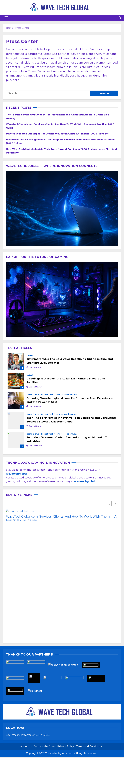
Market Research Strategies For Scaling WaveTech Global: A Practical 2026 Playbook (57, 133)
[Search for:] (48, 93)
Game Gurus (33, 395)
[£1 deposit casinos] (37, 666)
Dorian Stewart (35, 367)
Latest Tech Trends (51, 395)
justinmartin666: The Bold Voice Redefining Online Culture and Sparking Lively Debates (16, 361)
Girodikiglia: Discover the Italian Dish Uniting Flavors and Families (16, 381)
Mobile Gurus (70, 395)
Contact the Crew (44, 746)
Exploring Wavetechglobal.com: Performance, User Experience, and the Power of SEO (16, 400)
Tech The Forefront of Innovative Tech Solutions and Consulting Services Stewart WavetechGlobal (16, 420)
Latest (29, 355)
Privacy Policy (65, 746)
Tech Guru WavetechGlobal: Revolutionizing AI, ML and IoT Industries (16, 440)
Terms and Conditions (89, 746)
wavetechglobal (84, 481)
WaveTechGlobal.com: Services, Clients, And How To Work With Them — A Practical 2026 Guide (61, 518)
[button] (6, 18)
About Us (26, 746)
